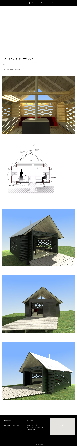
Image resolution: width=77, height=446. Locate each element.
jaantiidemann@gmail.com (35, 427)
